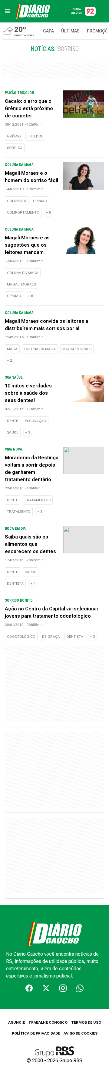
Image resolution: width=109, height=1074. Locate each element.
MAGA (12, 349)
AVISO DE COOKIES (80, 1033)
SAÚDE (12, 432)
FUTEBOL (35, 136)
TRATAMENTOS (38, 500)
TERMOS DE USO (86, 1022)
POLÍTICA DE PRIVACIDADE (36, 1033)
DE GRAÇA (51, 636)
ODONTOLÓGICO (21, 636)
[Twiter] (46, 988)
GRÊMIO (14, 136)
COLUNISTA (16, 201)
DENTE (12, 421)
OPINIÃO (40, 201)
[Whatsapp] (80, 988)
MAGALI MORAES (21, 284)
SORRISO (14, 148)
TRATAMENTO (19, 511)
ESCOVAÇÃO (35, 421)
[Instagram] (63, 988)
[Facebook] (29, 988)
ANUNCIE (16, 1022)
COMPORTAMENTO (23, 212)
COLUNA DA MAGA (22, 273)
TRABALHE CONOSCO (48, 1022)
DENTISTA (15, 583)
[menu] (7, 11)
